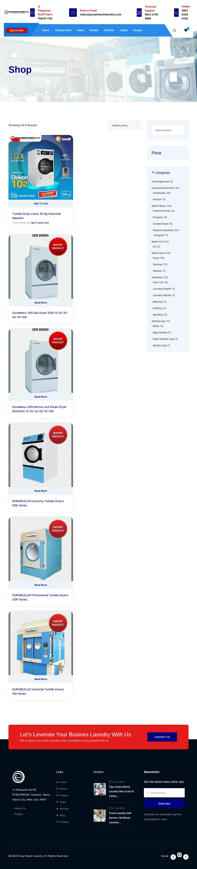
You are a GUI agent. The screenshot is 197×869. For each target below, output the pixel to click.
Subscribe (164, 803)
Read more (40, 302)
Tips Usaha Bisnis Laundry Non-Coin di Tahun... (121, 791)
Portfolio (109, 30)
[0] (185, 30)
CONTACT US (162, 737)
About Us (20, 808)
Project (19, 814)
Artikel (123, 30)
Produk (94, 30)
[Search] (178, 130)
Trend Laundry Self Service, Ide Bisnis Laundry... (120, 818)
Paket (80, 30)
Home (45, 30)
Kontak (137, 30)
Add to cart (41, 203)
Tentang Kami (63, 30)
